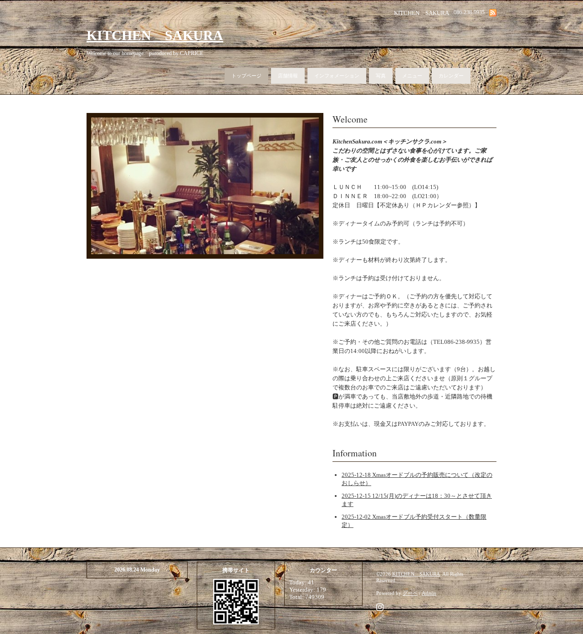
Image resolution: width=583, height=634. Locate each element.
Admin (429, 593)
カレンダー (451, 75)
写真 (381, 75)
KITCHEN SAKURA (155, 35)
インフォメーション (336, 75)
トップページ (246, 75)
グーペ (410, 593)
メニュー (412, 75)
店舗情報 (288, 75)
